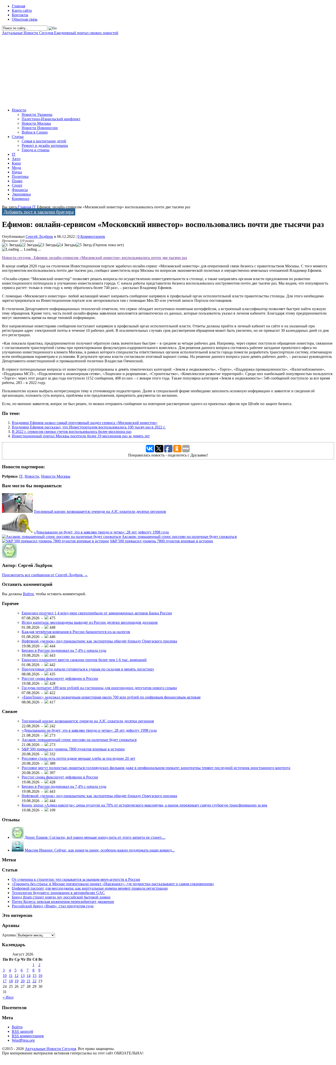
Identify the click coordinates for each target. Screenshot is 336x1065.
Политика (20, 176)
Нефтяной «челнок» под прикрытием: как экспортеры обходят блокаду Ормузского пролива (99, 641)
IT (13, 154)
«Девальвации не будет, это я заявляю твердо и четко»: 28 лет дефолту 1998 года (101, 532)
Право (17, 181)
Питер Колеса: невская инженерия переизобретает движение (63, 901)
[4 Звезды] (66, 245)
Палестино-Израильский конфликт (51, 119)
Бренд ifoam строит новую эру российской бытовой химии (61, 897)
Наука (17, 172)
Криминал (20, 199)
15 (34, 976)
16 (40, 976)
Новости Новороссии (40, 128)
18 (11, 981)
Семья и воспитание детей (44, 141)
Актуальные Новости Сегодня (60, 33)
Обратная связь (24, 19)
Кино (16, 163)
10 (5, 976)
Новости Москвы (36, 123)
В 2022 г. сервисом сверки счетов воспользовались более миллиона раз (71, 431)
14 (29, 976)
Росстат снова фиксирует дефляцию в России (60, 678)
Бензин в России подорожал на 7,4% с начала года (64, 650)
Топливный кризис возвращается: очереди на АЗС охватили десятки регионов (100, 511)
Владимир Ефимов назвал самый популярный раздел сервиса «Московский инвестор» (84, 423)
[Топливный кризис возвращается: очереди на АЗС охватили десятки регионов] (17, 511)
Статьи (18, 137)
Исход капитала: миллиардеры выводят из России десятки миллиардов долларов (90, 622)
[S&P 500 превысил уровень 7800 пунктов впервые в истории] (55, 541)
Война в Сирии (35, 132)
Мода (16, 168)
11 (11, 976)
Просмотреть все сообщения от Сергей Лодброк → (45, 575)
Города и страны (35, 150)
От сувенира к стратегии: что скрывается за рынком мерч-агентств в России (76, 879)
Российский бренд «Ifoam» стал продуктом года (52, 906)
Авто (16, 159)
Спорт (17, 185)
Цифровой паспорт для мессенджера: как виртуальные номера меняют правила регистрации (90, 888)
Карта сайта (22, 10)
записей (22, 1031)
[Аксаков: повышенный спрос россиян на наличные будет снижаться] (61, 536)
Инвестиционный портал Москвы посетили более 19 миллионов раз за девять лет (81, 436)
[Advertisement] (149, 69)
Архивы (9, 935)
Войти (28, 594)
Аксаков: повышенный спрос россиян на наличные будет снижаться (179, 536)
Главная (18, 6)
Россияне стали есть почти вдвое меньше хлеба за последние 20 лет (78, 758)
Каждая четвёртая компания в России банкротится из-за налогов (76, 632)
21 (29, 981)
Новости (19, 110)
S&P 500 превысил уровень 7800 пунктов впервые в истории (161, 541)
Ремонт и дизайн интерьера (45, 145)
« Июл (8, 997)
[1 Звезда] (11, 245)
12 (16, 976)
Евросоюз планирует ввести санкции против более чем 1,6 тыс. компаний (84, 660)
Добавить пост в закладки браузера (39, 211)
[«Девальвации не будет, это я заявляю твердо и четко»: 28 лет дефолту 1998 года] (17, 532)
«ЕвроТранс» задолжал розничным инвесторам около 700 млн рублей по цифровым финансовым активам (111, 697)
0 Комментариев (91, 236)
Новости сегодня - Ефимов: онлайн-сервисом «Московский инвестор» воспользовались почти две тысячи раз (94, 258)
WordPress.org (23, 1040)
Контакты (20, 15)
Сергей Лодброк (39, 236)
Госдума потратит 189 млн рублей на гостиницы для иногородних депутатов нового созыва (99, 688)
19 (16, 981)
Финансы (20, 190)
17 (5, 981)
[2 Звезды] (29, 245)
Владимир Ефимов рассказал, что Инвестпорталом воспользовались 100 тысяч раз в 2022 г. (89, 427)
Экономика (21, 194)
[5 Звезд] (84, 245)
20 (23, 981)
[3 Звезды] (47, 245)
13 (23, 976)
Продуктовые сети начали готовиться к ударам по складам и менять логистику (88, 669)
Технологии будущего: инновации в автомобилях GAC (58, 893)
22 (34, 981)
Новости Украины (37, 114)
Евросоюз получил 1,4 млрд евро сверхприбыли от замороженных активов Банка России (97, 613)
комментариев (28, 1036)
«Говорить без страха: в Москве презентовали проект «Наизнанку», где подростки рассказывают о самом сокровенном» (113, 884)
